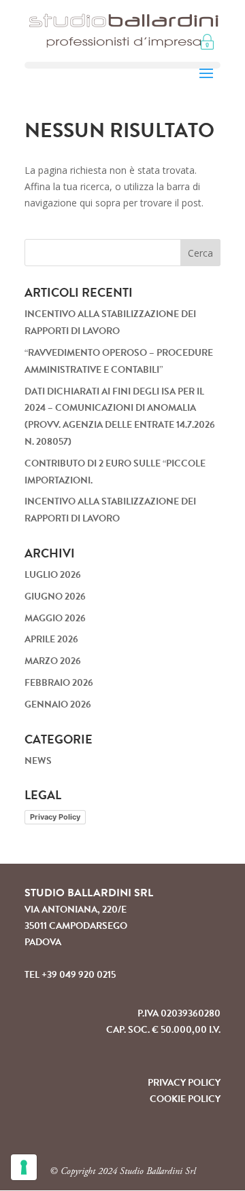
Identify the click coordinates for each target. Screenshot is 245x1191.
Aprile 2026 (51, 639)
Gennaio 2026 (57, 704)
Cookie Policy (185, 1099)
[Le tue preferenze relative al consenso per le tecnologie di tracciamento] (24, 1167)
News (38, 761)
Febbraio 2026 (58, 683)
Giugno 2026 (55, 596)
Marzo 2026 (52, 661)
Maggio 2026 (55, 618)
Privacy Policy (55, 817)
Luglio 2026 (52, 575)
